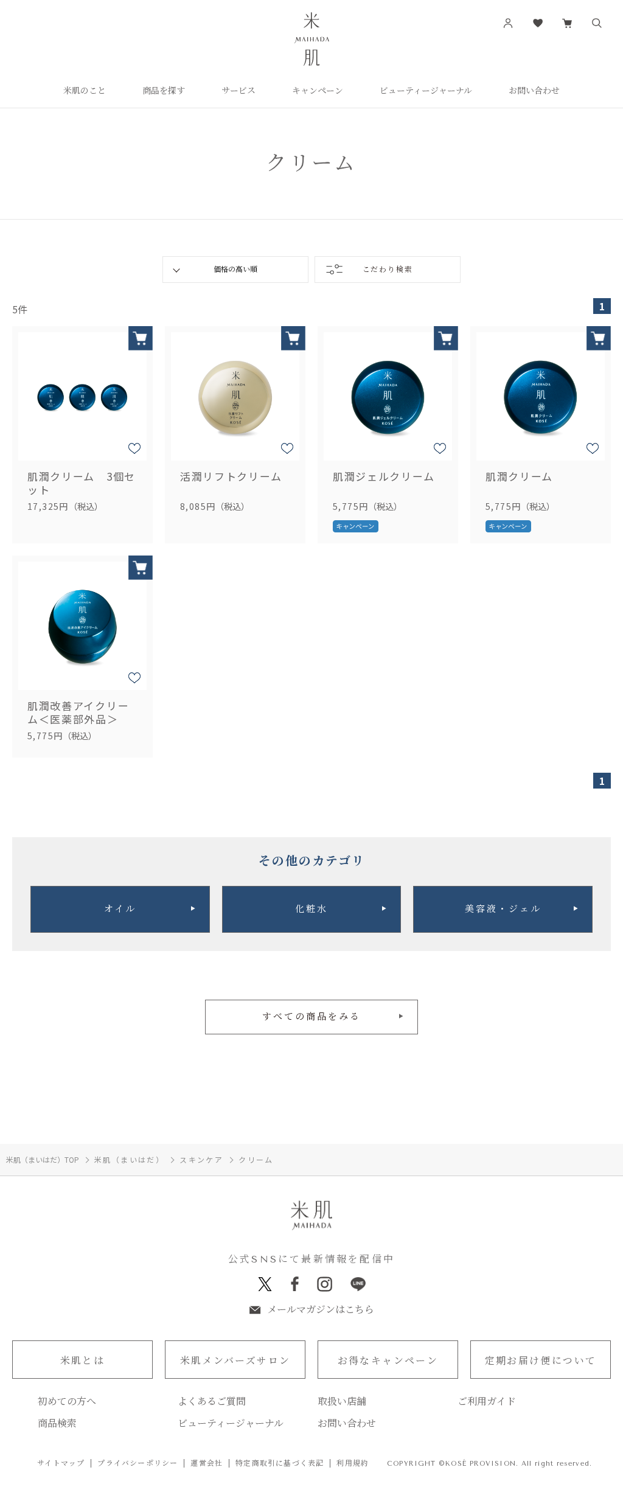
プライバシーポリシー (137, 1463)
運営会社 (206, 1463)
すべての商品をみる (311, 1016)
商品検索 (57, 1424)
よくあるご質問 (212, 1402)
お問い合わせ (347, 1424)
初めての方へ (67, 1402)
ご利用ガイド (487, 1402)
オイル (120, 909)
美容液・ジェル (503, 909)
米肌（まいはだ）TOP (42, 1159)
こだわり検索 (388, 269)
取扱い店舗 (342, 1402)
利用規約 (352, 1463)
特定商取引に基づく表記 (279, 1463)
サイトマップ (61, 1463)
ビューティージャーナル (231, 1424)
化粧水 (311, 909)
